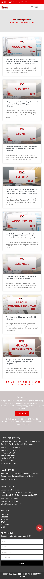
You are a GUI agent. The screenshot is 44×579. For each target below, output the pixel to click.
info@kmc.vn (11, 463)
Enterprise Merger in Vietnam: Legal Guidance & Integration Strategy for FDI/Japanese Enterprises (22, 104)
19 (25, 384)
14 (39, 382)
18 (22, 384)
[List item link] (22, 514)
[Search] (41, 7)
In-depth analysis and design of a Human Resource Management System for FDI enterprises (19, 362)
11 (29, 382)
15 (12, 384)
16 (15, 384)
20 (29, 384)
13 (36, 382)
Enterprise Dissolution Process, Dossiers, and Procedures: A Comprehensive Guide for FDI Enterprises (21, 148)
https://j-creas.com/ (13, 504)
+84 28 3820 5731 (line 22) (27, 419)
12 (32, 382)
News (17, 22)
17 (19, 384)
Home (12, 22)
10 (26, 382)
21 (32, 384)
